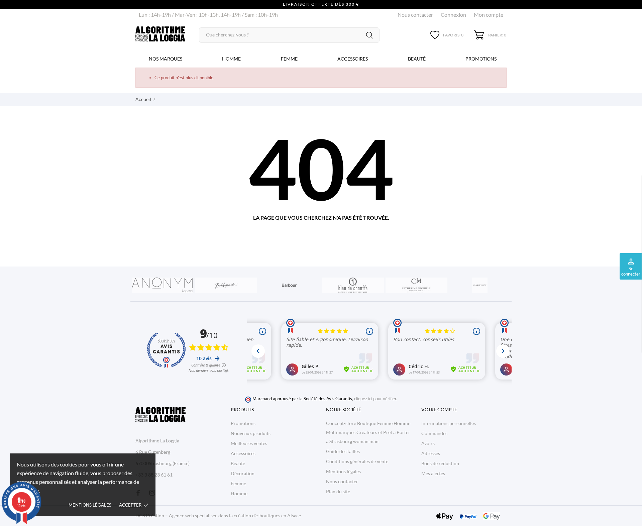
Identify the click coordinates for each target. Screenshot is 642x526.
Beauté (417, 59)
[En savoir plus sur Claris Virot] (480, 285)
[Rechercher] (369, 35)
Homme (231, 59)
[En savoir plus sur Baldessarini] (225, 285)
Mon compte (488, 14)
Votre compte (439, 409)
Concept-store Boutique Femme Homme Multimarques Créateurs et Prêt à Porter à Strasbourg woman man (368, 432)
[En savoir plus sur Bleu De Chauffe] (353, 285)
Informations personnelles (448, 423)
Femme (289, 59)
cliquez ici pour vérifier (375, 398)
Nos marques (165, 59)
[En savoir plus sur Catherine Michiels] (416, 285)
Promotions (481, 59)
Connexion (453, 14)
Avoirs (428, 443)
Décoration (242, 473)
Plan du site (338, 491)
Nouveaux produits (251, 433)
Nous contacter (415, 14)
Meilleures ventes (249, 443)
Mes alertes (433, 473)
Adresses (430, 453)
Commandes (434, 433)
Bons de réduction (440, 463)
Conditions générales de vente (357, 461)
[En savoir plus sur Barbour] (289, 285)
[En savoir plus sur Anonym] (162, 285)
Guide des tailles (343, 451)
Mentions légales (90, 505)
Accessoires (352, 59)
